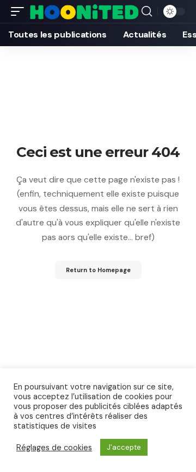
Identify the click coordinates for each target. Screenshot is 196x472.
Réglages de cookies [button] (54, 447)
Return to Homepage (98, 270)
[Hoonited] (84, 11)
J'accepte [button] (124, 447)
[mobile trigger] (20, 11)
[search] (147, 11)
